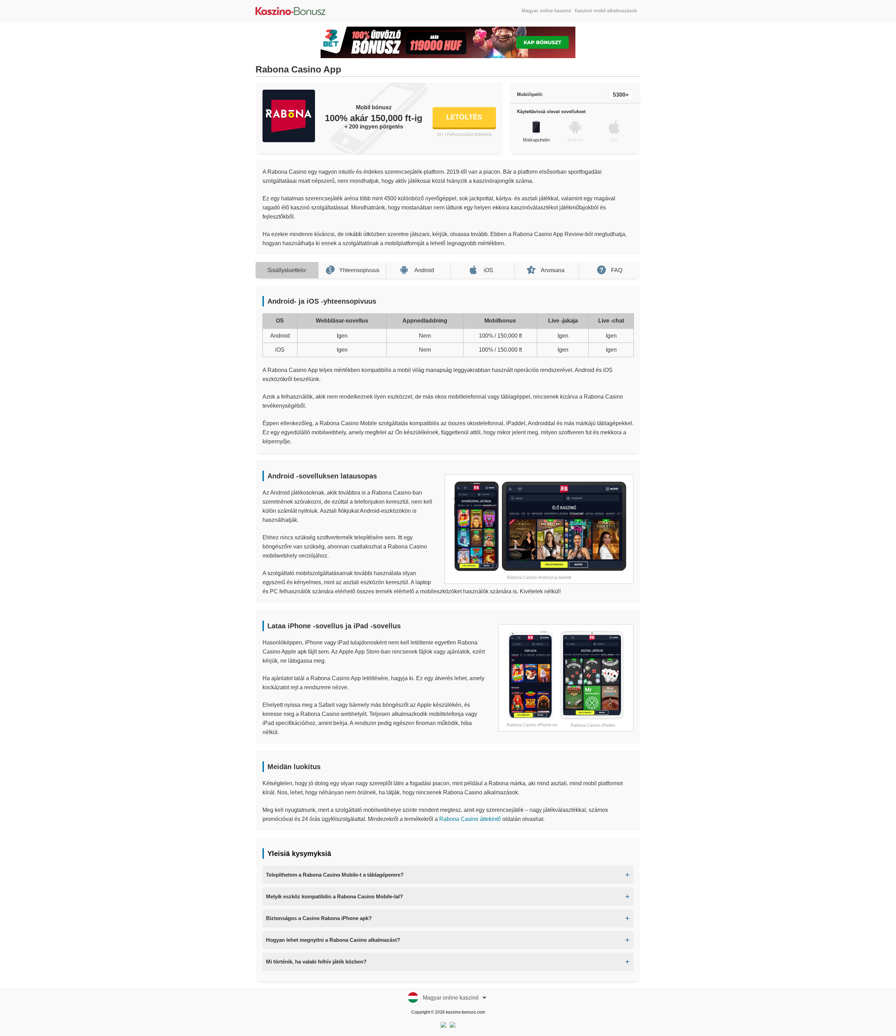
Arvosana (553, 270)
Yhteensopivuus (359, 270)
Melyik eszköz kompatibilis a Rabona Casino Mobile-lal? (334, 896)
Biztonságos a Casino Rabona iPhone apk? (319, 918)
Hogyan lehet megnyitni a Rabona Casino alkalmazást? (333, 940)
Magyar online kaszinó (546, 10)
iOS (488, 270)
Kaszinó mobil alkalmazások (606, 10)
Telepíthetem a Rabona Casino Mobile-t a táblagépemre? (335, 875)
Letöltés (464, 117)
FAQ (616, 270)
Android (424, 270)
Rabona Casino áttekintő (470, 819)
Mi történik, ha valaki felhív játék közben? (316, 962)
